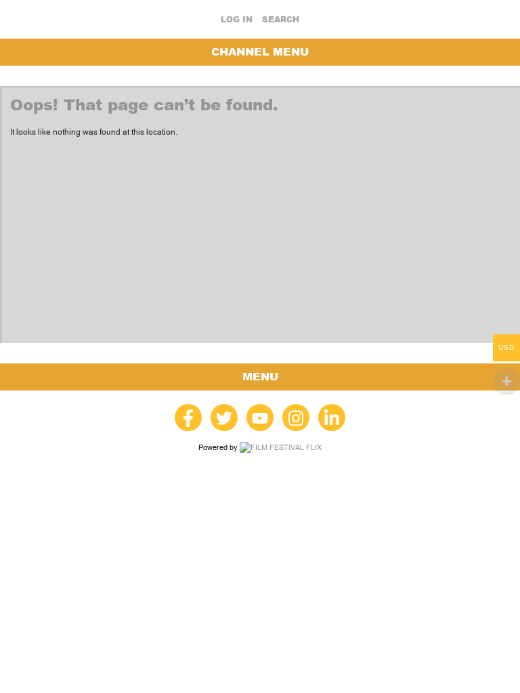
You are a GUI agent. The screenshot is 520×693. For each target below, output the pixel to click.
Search (280, 19)
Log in (237, 19)
